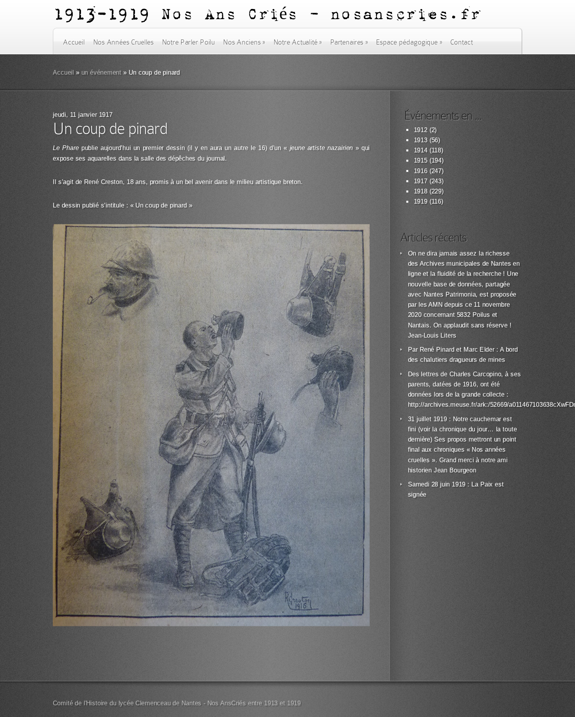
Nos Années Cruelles (123, 42)
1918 (421, 191)
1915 (421, 160)
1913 (421, 140)
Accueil (73, 42)
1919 (421, 201)
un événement (101, 72)
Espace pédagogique (409, 42)
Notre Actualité (297, 42)
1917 (421, 181)
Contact (461, 42)
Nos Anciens (244, 42)
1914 (421, 150)
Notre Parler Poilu (188, 42)
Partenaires (349, 42)
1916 (421, 171)
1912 (421, 130)
